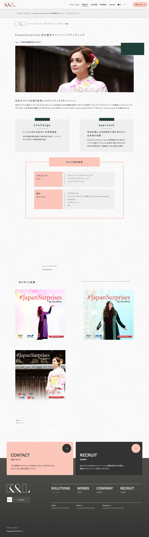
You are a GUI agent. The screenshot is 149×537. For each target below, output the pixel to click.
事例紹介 (85, 4)
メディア (60, 24)
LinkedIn (112, 4)
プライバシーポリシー (13, 528)
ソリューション (74, 4)
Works (28, 13)
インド (29, 24)
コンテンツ (38, 24)
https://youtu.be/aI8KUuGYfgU (49, 266)
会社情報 (94, 4)
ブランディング (49, 24)
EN (124, 4)
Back (18, 420)
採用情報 (103, 4)
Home (20, 13)
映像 (67, 24)
